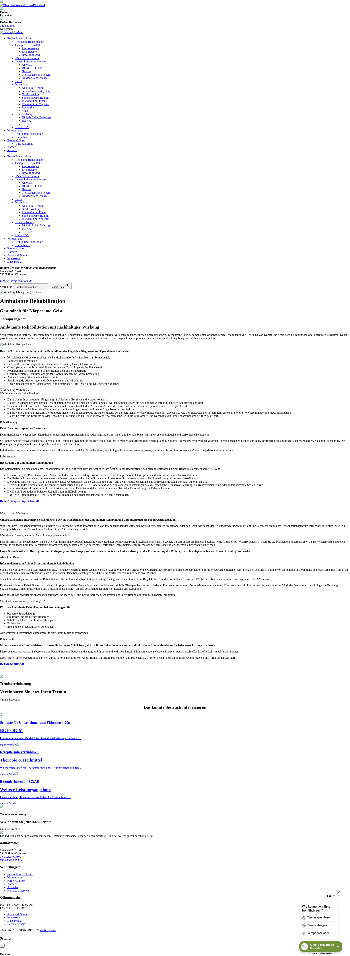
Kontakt (12, 150)
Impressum (13, 258)
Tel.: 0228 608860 (10, 856)
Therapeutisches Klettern (36, 74)
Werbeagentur (48, 930)
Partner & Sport (16, 140)
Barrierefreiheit (16, 924)
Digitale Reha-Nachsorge (36, 117)
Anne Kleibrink (24, 143)
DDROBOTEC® (32, 68)
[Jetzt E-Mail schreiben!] (17, 32)
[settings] (1, 932)
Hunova (26, 71)
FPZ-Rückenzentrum (27, 58)
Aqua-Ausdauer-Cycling (36, 91)
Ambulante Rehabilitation (29, 41)
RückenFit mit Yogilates (35, 104)
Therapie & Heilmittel (27, 45)
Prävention (21, 84)
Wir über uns (14, 130)
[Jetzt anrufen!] (6, 32)
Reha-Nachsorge (24, 114)
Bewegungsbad (31, 54)
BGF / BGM (22, 127)
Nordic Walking (31, 94)
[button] (319, 916)
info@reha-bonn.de (11, 859)
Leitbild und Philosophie (29, 133)
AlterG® (27, 64)
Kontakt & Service (18, 255)
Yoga (25, 110)
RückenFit (28, 107)
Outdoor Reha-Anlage (35, 77)
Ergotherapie (29, 51)
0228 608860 (7, 25)
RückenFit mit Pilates (34, 100)
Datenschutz (14, 261)
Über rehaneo (22, 137)
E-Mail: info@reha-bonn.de (16, 281)
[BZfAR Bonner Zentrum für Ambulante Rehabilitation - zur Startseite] (1, 1)
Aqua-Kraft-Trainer (33, 87)
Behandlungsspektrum (20, 38)
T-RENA (27, 123)
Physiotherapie (30, 48)
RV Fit (18, 81)
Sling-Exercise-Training (35, 97)
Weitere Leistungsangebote (30, 61)
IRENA (26, 120)
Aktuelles (12, 887)
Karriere (12, 146)
